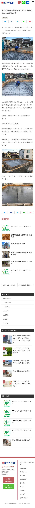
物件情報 (22, 483)
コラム (22, 486)
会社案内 (22, 494)
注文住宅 (5, 323)
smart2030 (23, 468)
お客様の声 (23, 479)
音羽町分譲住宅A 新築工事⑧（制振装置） (21, 236)
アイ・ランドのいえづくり (27, 463)
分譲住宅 (5, 311)
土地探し (5, 315)
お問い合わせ (24, 498)
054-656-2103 (8, 467)
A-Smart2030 (7, 298)
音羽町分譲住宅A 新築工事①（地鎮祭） (21, 262)
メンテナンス (7, 302)
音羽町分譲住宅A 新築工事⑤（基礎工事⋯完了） (26, 285)
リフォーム (6, 306)
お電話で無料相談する (8, 480)
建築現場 (5, 17)
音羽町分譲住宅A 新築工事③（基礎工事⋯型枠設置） (10, 285)
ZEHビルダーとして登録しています (21, 227)
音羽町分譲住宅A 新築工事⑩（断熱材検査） (21, 253)
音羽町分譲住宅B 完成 (18, 244)
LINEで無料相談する (8, 486)
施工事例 (22, 475)
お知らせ (22, 490)
